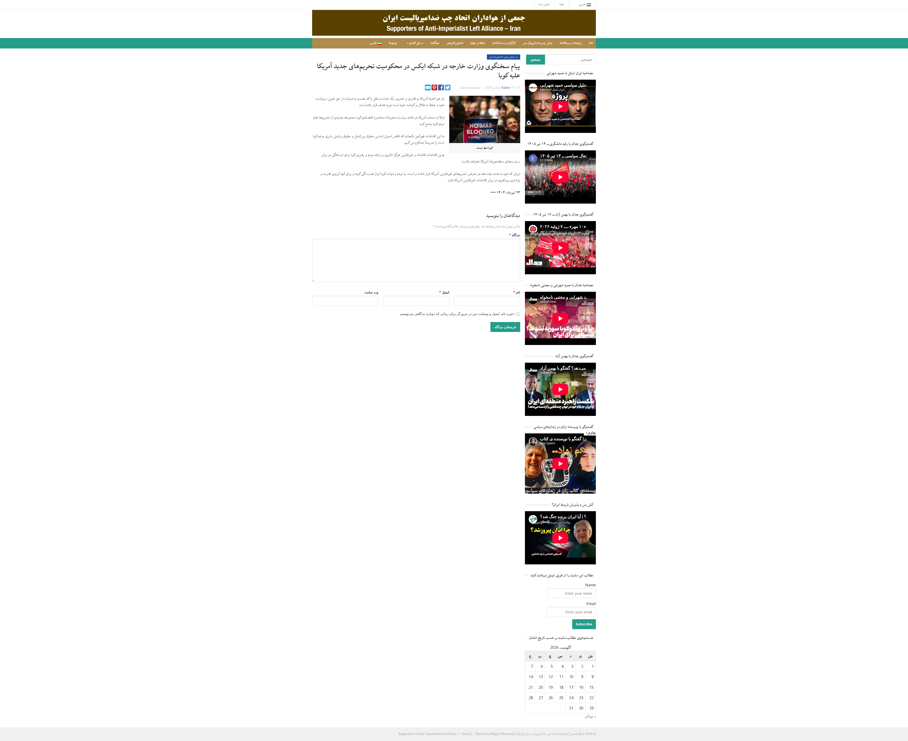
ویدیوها (393, 43)
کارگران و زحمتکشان (504, 43)
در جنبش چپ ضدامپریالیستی (503, 57)
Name (590, 585)
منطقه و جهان (477, 43)
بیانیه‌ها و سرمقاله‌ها (571, 43)
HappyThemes (501, 734)
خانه (561, 4)
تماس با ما (544, 4)
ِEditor (506, 87)
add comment (470, 87)
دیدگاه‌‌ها (435, 43)
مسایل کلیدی (416, 43)
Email (591, 603)
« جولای (590, 716)
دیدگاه (514, 235)
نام (516, 292)
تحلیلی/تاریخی (455, 43)
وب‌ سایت (371, 292)
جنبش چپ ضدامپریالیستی (538, 43)
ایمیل (444, 292)
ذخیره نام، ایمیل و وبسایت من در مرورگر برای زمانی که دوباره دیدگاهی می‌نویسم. (457, 313)
